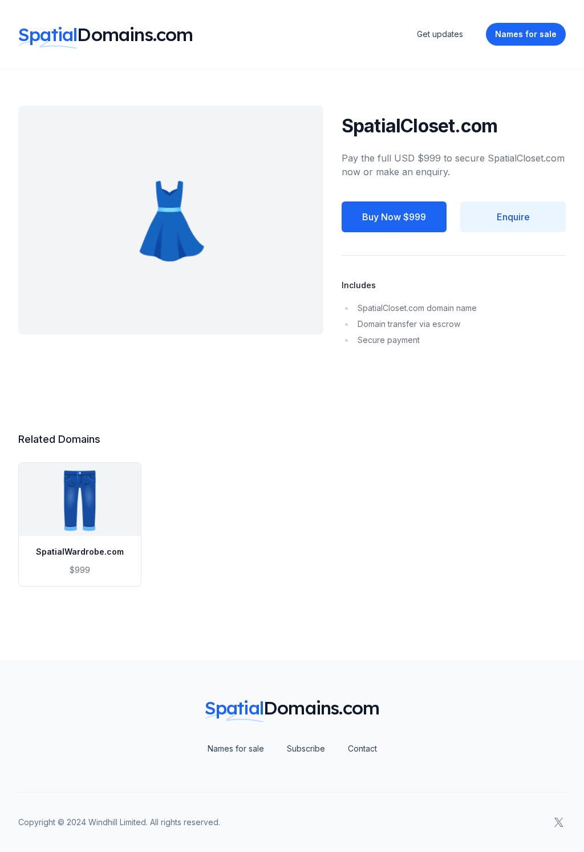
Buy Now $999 (394, 217)
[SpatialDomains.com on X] (559, 822)
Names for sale (236, 748)
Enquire (513, 217)
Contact (362, 748)
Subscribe (306, 748)
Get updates (440, 34)
